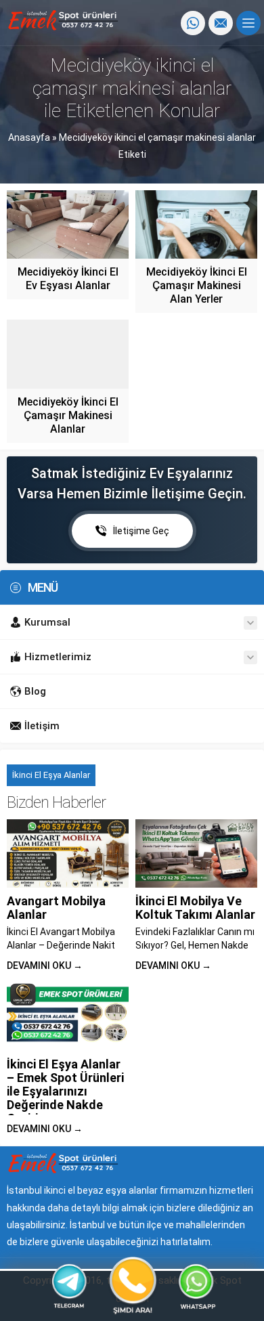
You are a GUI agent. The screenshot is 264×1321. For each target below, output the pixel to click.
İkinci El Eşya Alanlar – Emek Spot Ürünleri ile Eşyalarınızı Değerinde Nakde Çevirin (65, 1091)
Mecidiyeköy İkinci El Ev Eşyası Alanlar (68, 278)
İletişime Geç (141, 530)
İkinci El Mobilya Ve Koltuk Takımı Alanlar (195, 908)
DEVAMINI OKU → (45, 965)
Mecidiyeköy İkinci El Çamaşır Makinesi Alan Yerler (196, 285)
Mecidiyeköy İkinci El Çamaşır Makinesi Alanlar (68, 415)
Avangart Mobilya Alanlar (56, 908)
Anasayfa (29, 137)
